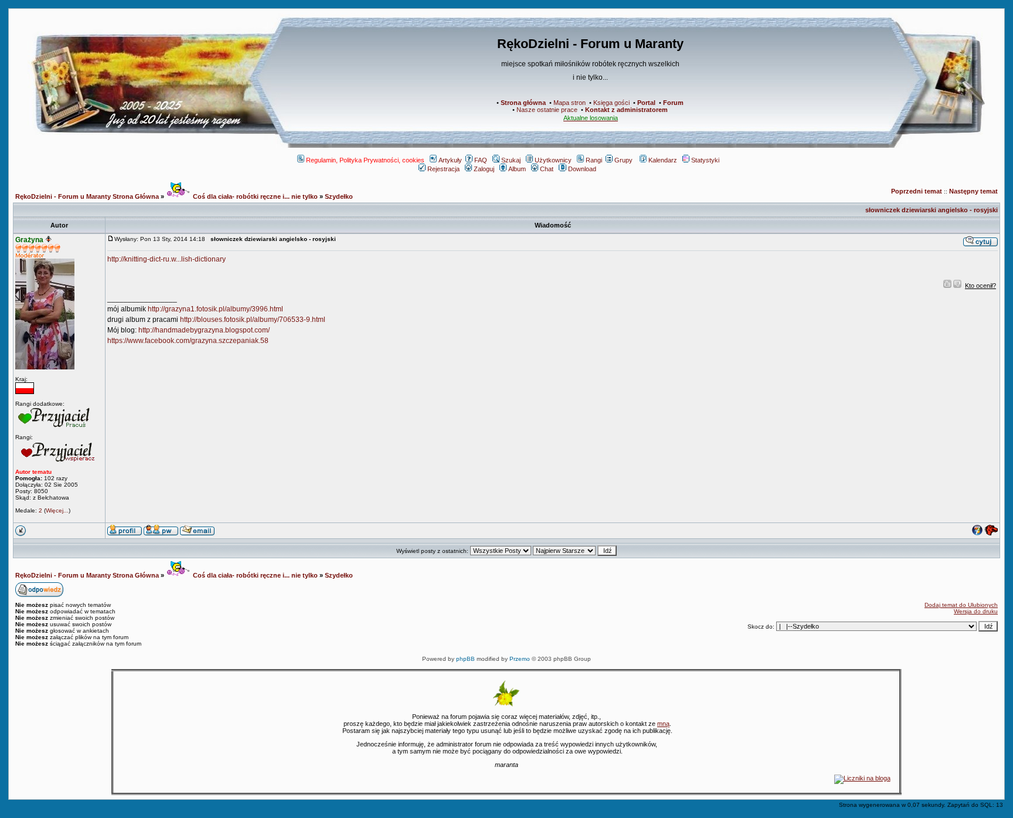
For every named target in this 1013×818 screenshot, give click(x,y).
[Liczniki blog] (862, 778)
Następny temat (973, 191)
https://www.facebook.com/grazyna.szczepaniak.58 (187, 341)
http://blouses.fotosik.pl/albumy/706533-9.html (252, 319)
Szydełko (339, 196)
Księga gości (611, 102)
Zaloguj (484, 168)
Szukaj (511, 160)
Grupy (623, 160)
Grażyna (29, 240)
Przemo (519, 659)
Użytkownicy (553, 160)
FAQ (480, 160)
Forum (673, 102)
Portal (646, 102)
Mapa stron (569, 102)
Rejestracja (443, 168)
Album (517, 168)
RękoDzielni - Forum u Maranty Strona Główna (87, 196)
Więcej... (57, 510)
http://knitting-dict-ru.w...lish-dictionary (166, 259)
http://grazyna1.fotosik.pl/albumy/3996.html (215, 309)
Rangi (594, 160)
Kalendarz (662, 160)
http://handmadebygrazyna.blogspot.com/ (204, 330)
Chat (546, 168)
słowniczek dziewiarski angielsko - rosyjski (931, 209)
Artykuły (450, 160)
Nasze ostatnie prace (546, 109)
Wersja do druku (976, 611)
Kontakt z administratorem (626, 109)
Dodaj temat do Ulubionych (961, 605)
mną (663, 723)
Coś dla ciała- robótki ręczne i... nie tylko (254, 196)
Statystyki (705, 160)
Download (582, 168)
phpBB (465, 659)
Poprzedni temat (916, 191)
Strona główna (523, 102)
